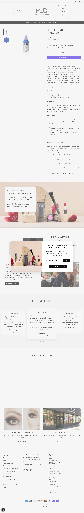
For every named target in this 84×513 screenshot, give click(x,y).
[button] (3, 510)
